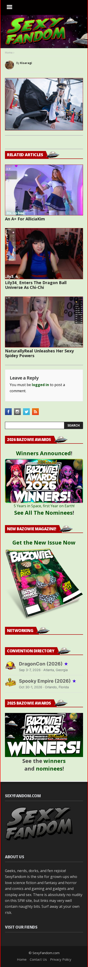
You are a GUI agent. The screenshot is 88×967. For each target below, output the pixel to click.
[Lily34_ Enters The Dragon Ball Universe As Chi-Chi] (44, 253)
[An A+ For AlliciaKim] (44, 190)
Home (9, 52)
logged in (40, 384)
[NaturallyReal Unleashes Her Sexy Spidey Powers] (44, 322)
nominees (49, 768)
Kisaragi (26, 63)
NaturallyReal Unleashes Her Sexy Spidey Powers (39, 353)
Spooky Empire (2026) (47, 681)
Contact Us (38, 959)
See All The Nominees (43, 512)
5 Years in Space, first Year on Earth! (44, 505)
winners (55, 760)
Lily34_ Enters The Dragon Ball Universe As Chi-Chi (36, 285)
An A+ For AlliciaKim (25, 219)
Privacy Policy (60, 959)
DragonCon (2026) (43, 664)
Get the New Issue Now (44, 542)
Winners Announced (43, 453)
